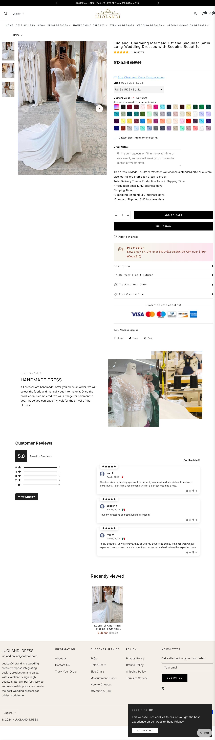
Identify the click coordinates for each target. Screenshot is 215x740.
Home (16, 34)
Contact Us (62, 665)
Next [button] (99, 108)
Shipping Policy (136, 671)
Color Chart (98, 665)
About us (61, 658)
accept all (145, 730)
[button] (6, 13)
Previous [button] (25, 108)
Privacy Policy (135, 658)
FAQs (94, 658)
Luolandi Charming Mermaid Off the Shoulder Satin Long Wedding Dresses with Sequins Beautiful (107, 627)
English (16, 13)
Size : (128, 82)
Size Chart (97, 671)
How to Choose (101, 684)
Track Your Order (66, 671)
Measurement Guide (103, 678)
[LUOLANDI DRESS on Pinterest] (163, 688)
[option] (62, 108)
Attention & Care (101, 691)
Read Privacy (175, 721)
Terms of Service (137, 678)
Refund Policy (135, 665)
